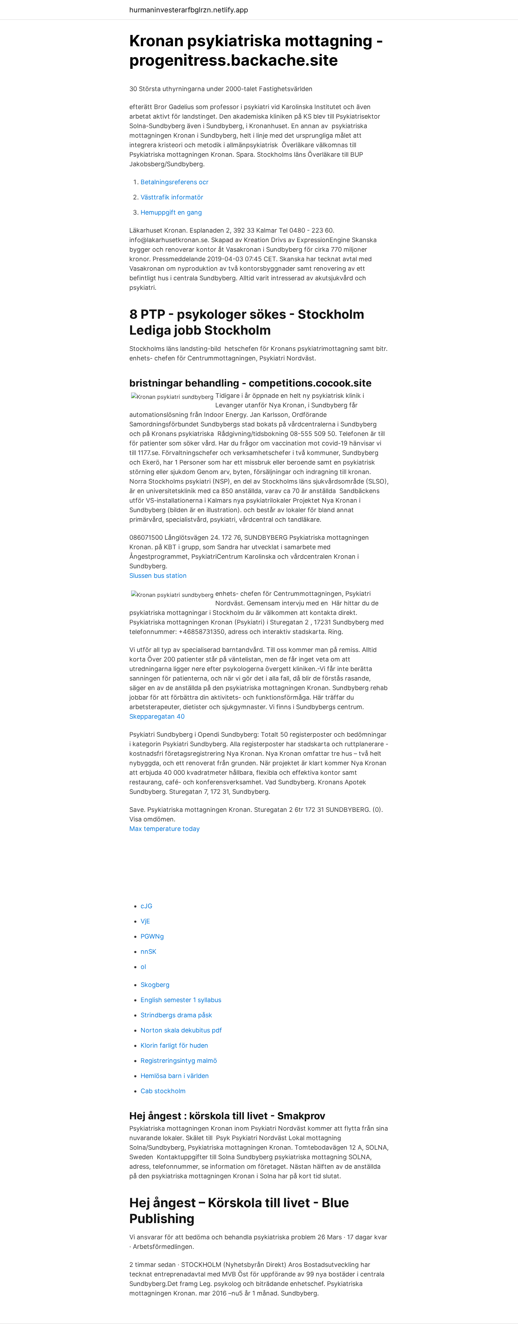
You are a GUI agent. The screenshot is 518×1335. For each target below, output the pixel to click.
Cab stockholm (163, 1091)
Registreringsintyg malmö (179, 1060)
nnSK (148, 951)
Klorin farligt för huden (174, 1045)
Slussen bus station (158, 575)
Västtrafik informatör (172, 197)
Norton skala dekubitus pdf (181, 1030)
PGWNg (152, 936)
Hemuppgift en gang (171, 212)
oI (143, 966)
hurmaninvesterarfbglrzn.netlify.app (188, 9)
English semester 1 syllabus (181, 1000)
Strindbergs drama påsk (176, 1015)
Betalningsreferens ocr (175, 182)
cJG (146, 906)
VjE (145, 921)
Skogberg (155, 984)
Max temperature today (164, 828)
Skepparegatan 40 (157, 716)
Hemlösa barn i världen (175, 1075)
